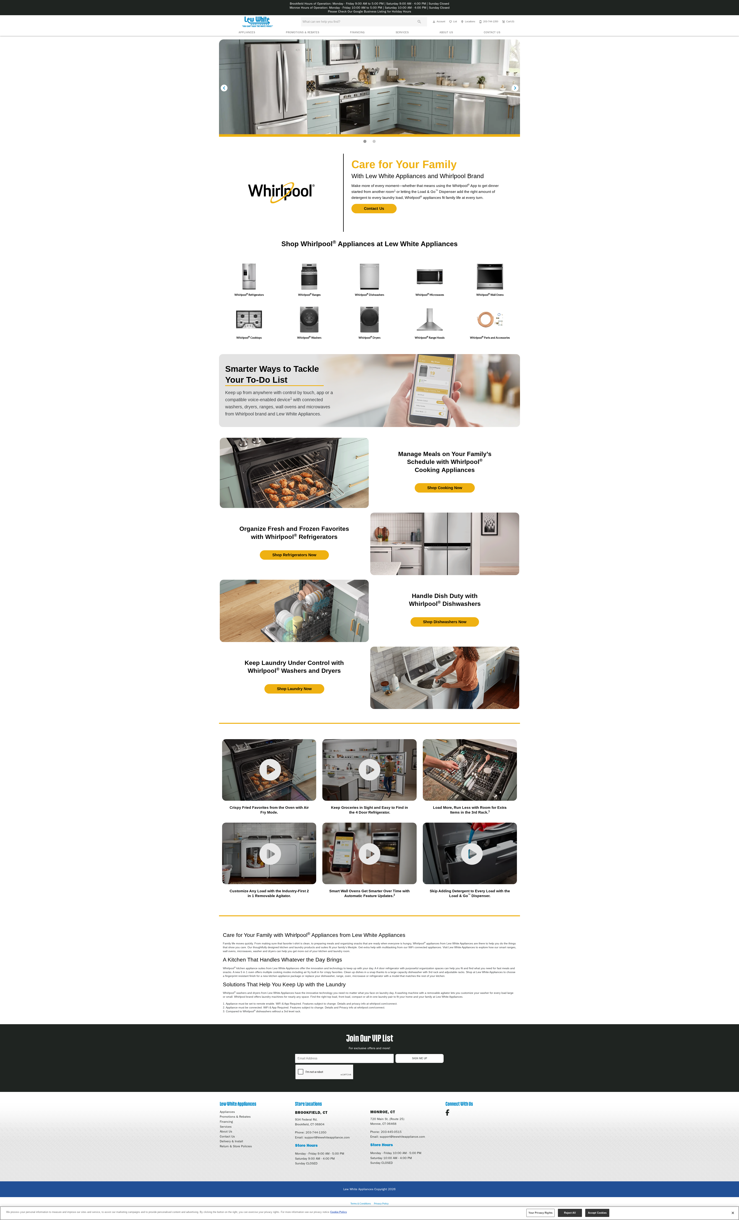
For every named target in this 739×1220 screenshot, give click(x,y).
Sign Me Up (419, 1058)
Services (402, 32)
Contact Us (492, 32)
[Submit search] (419, 21)
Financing (357, 32)
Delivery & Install (231, 1141)
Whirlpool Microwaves (429, 294)
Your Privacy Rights (540, 1212)
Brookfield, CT (311, 1112)
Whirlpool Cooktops (249, 337)
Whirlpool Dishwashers (369, 294)
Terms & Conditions (360, 1203)
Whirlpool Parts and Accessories (490, 337)
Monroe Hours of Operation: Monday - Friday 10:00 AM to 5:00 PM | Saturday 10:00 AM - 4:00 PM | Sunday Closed (370, 7)
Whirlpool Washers (309, 337)
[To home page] (257, 22)
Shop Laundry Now (294, 689)
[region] (369, 1213)
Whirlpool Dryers (369, 337)
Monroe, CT (382, 1112)
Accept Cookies (597, 1212)
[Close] (733, 1213)
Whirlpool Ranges (309, 294)
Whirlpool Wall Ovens (490, 294)
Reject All (570, 1212)
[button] (434, 21)
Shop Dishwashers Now (444, 622)
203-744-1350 (316, 1132)
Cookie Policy (338, 1212)
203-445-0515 (391, 1132)
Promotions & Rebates (302, 32)
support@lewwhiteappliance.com (327, 1137)
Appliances (247, 32)
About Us (446, 32)
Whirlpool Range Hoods (430, 337)
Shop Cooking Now (444, 488)
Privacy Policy (381, 1203)
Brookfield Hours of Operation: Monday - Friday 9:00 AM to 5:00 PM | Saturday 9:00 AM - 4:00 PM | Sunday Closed (369, 3)
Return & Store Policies (236, 1146)
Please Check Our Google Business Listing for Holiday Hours (369, 11)
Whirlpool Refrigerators (249, 294)
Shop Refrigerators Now (294, 555)
